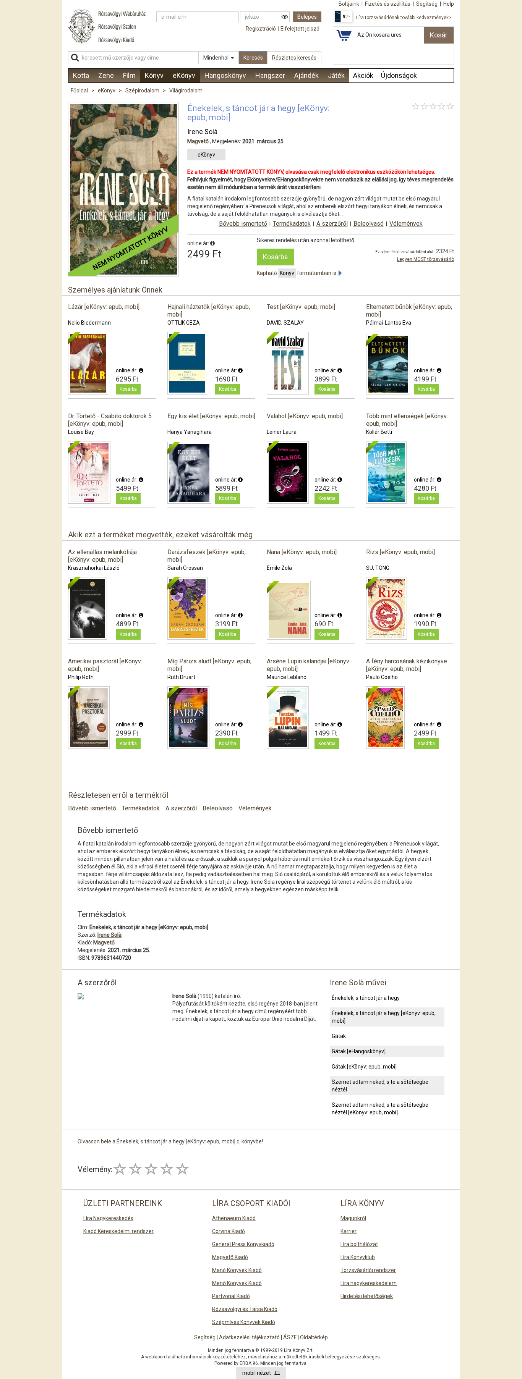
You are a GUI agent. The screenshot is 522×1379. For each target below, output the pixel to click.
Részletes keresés (294, 58)
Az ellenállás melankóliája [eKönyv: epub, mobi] (102, 555)
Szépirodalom (142, 90)
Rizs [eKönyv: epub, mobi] (400, 552)
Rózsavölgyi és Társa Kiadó (244, 1309)
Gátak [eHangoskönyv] (359, 1051)
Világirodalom (186, 90)
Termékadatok (292, 223)
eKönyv (107, 90)
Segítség (205, 1337)
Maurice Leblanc (286, 677)
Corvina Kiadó (228, 1231)
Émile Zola (279, 568)
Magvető (198, 141)
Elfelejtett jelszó (299, 29)
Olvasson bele (94, 1141)
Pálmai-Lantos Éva (388, 323)
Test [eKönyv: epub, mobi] (301, 306)
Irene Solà (202, 132)
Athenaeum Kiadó (234, 1218)
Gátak (339, 1036)
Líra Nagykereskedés (108, 1218)
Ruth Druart (181, 677)
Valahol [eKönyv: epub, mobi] (305, 416)
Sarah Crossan (185, 568)
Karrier (348, 1231)
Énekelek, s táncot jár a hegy (366, 998)
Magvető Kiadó (230, 1257)
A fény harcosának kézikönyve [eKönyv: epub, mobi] (406, 665)
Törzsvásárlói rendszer (368, 1270)
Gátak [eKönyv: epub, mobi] (364, 1067)
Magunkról (353, 1218)
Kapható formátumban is (298, 273)
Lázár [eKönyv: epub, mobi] (103, 306)
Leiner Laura (282, 432)
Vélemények (406, 223)
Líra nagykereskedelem (368, 1283)
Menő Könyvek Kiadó (237, 1283)
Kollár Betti (379, 432)
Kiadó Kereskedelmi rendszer (118, 1231)
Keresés (253, 58)
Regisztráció (261, 29)
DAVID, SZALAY (285, 323)
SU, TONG (377, 568)
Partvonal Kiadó (231, 1296)
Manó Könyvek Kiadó (237, 1270)
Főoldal (79, 90)
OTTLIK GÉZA (183, 323)
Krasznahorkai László (94, 568)
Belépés (307, 17)
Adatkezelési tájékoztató (249, 1337)
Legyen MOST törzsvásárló (425, 259)
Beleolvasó (368, 223)
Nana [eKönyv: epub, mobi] (302, 552)
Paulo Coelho (382, 677)
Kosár (438, 35)
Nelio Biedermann (89, 323)
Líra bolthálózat (359, 1244)
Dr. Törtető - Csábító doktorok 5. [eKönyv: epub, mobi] (110, 419)
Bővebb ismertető (243, 223)
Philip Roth (81, 677)
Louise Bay (81, 432)
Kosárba (275, 257)
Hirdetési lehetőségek (366, 1296)
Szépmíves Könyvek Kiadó (243, 1322)
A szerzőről (332, 223)
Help (448, 4)
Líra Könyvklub (357, 1257)
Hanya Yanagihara (189, 432)
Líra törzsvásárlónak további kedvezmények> (403, 17)
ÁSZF (290, 1337)
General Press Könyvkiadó (243, 1244)
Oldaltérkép (314, 1337)
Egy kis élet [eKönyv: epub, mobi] (211, 416)
